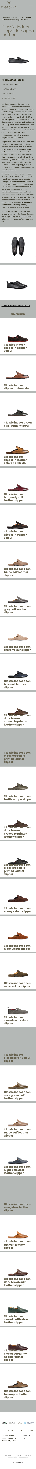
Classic (21, 18)
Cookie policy (23, 1457)
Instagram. (27, 1435)
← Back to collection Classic (16, 305)
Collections (12, 18)
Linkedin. (27, 1439)
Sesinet (20, 1462)
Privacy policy (12, 1457)
